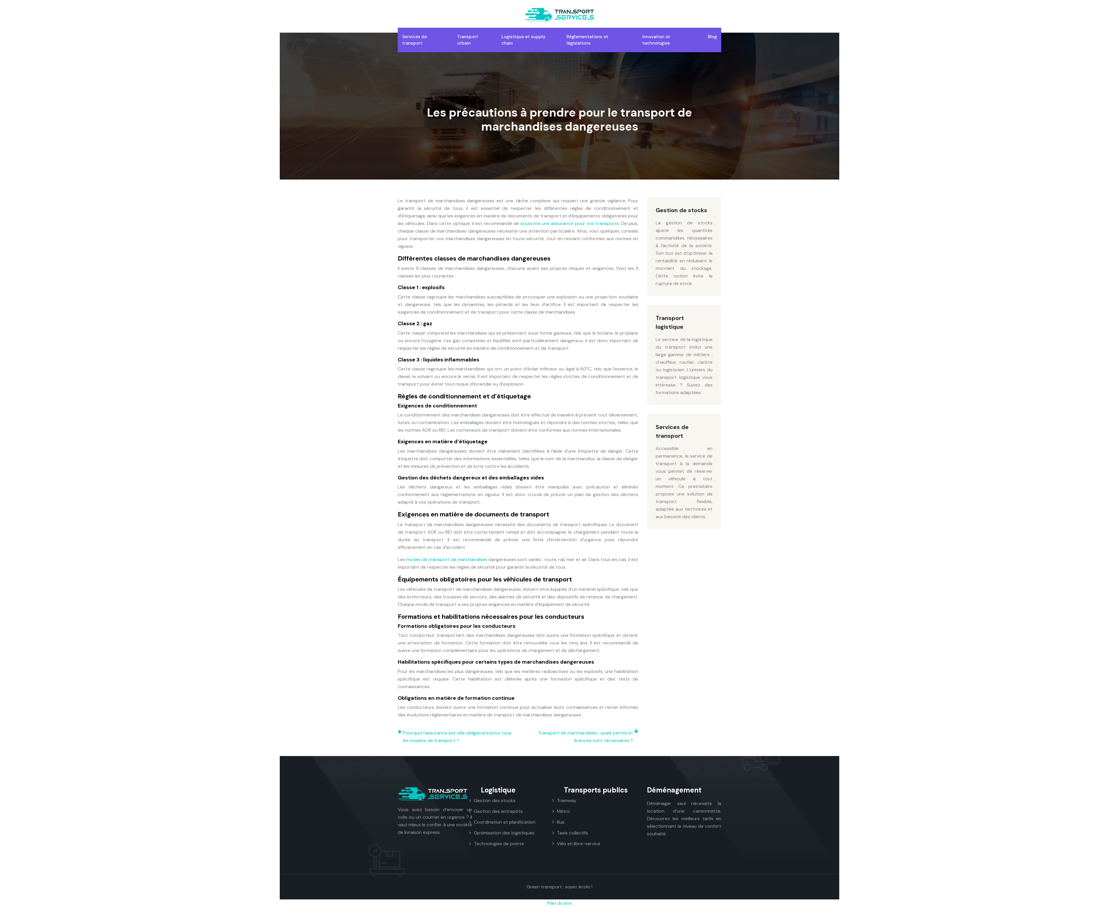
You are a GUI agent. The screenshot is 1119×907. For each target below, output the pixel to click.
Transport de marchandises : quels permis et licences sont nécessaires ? (585, 736)
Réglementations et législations (587, 40)
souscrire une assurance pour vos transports (569, 223)
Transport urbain (467, 40)
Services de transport (414, 40)
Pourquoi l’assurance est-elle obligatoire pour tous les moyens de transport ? (457, 736)
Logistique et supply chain (524, 40)
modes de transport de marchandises (446, 559)
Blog (712, 37)
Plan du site (559, 903)
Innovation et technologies (656, 40)
